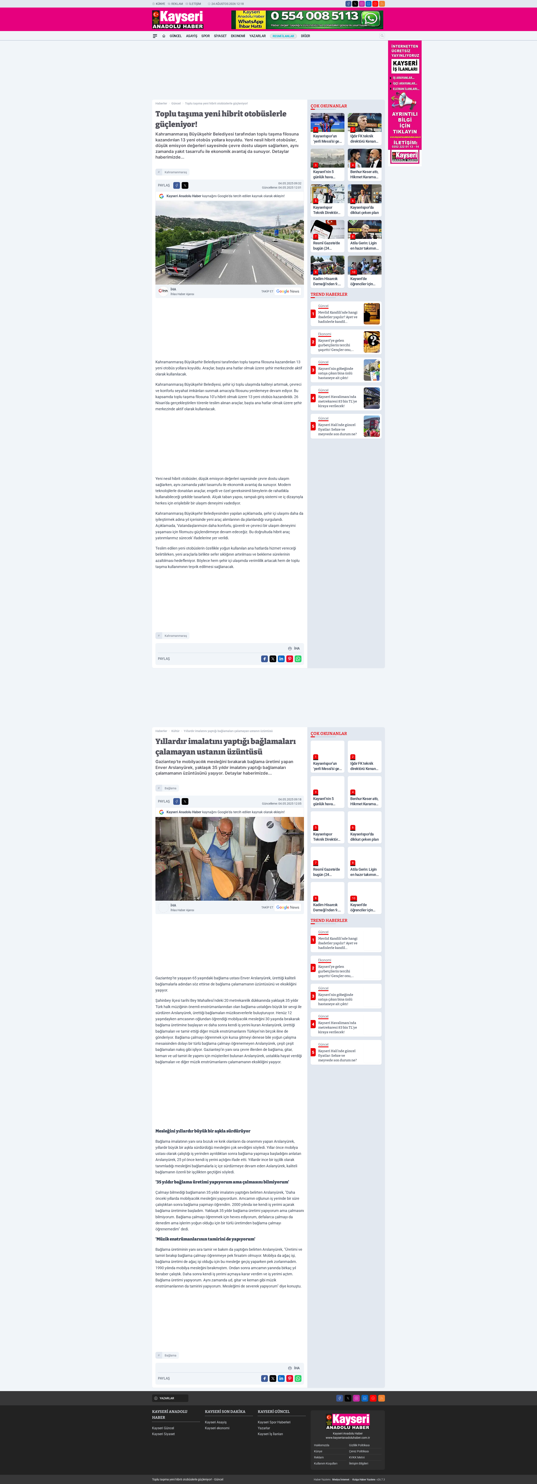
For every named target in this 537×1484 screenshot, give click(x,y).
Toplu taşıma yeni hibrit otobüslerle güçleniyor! (216, 103)
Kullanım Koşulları (325, 1463)
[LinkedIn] (368, 4)
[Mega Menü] (155, 36)
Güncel (176, 36)
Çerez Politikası (359, 1451)
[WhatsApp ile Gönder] (298, 658)
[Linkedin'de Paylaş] (281, 658)
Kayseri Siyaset (163, 1434)
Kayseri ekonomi (217, 1428)
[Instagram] (362, 4)
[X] (355, 4)
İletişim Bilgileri (358, 1463)
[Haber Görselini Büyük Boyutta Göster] (229, 243)
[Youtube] (375, 4)
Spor (205, 36)
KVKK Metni (357, 1457)
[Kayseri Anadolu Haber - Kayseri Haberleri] (348, 1422)
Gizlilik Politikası (359, 1445)
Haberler (161, 103)
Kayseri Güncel (163, 1428)
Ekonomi (238, 36)
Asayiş (191, 36)
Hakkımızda (321, 1445)
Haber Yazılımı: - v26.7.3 (349, 1479)
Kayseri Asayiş (216, 1422)
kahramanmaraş (176, 172)
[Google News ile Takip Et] (287, 291)
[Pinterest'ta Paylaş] (289, 658)
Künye (160, 3)
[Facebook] (348, 4)
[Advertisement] (132, 103)
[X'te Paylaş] (185, 185)
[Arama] (382, 35)
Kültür (175, 731)
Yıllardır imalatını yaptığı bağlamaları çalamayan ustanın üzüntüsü (228, 731)
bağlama (170, 788)
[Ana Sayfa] (164, 36)
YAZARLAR (167, 1398)
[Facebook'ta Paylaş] (176, 185)
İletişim (195, 3)
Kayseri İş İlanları (270, 1434)
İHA (182, 291)
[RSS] (382, 4)
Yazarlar (257, 36)
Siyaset (220, 36)
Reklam (177, 3)
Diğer (305, 36)
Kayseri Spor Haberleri (274, 1422)
